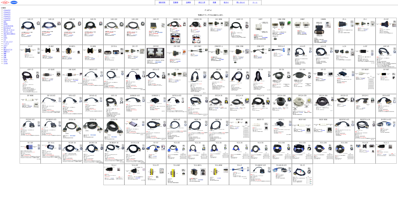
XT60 (5, 61)
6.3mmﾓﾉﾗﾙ (7, 20)
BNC (5, 22)
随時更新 (162, 2)
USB (5, 36)
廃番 (214, 2)
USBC (5, 38)
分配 (5, 55)
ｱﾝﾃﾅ (5, 40)
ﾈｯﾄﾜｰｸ (5, 45)
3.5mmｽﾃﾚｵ (7, 14)
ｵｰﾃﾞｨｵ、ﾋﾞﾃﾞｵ (8, 42)
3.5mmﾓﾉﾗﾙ (7, 16)
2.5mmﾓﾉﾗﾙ (7, 12)
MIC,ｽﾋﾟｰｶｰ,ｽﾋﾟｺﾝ (9, 30)
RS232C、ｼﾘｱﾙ (8, 32)
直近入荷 (201, 2)
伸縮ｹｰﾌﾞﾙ (7, 51)
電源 (5, 53)
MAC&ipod (7, 28)
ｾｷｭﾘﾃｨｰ (6, 59)
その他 (6, 63)
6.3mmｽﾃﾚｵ (7, 18)
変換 (5, 57)
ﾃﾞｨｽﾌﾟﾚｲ (6, 43)
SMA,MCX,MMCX (9, 34)
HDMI (6, 24)
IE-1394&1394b (8, 26)
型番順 (175, 2)
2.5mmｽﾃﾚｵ (7, 10)
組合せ (226, 2)
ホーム (254, 2)
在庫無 (188, 2)
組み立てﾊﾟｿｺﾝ (8, 49)
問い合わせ (241, 2)
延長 (5, 47)
